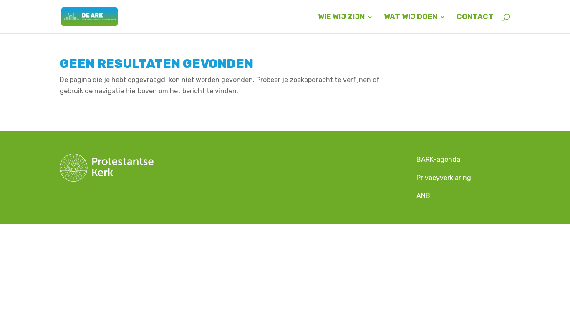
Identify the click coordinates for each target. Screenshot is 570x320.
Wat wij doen (410, 17)
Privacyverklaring (443, 178)
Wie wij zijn (341, 17)
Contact (475, 17)
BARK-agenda (439, 159)
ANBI (424, 196)
